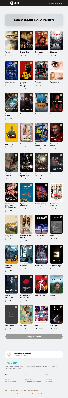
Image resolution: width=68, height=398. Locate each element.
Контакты (8, 379)
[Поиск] (45, 3)
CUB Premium (48, 381)
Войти (51, 3)
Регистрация (58, 3)
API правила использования (33, 381)
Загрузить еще (34, 336)
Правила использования (12, 390)
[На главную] (14, 3)
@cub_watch (41, 393)
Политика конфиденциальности (29, 390)
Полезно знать (49, 379)
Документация (29, 379)
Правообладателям (10, 381)
